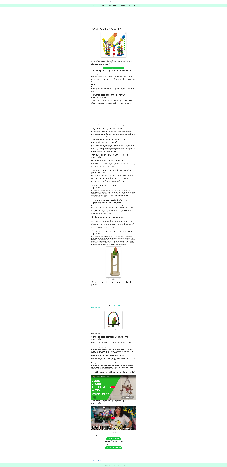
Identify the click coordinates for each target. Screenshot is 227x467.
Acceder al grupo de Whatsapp (113, 447)
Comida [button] (102, 5)
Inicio (93, 5)
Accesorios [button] (115, 5)
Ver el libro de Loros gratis (113, 438)
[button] (135, 5)
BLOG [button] (96, 5)
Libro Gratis (130, 5)
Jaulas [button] (108, 5)
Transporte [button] (122, 5)
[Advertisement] (113, 18)
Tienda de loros (118, 305)
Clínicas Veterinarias (96, 460)
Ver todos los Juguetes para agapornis (113, 68)
